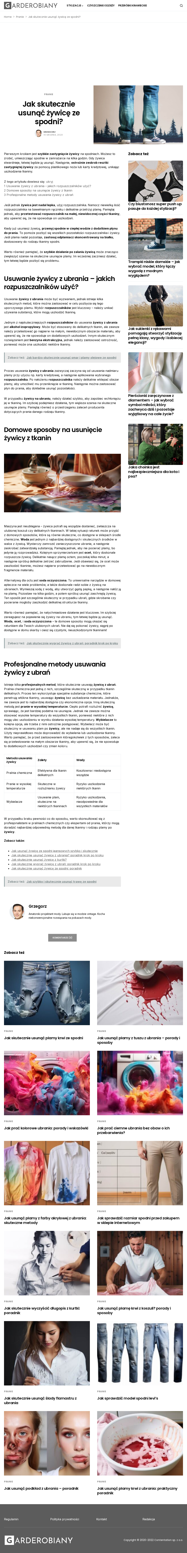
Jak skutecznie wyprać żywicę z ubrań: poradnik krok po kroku (55, 864)
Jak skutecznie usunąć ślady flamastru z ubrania (40, 1400)
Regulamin (11, 1519)
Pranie (20, 17)
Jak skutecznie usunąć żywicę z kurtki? (39, 859)
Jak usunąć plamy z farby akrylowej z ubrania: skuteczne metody (45, 1220)
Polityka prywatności (64, 1519)
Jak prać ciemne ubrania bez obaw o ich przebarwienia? (133, 1130)
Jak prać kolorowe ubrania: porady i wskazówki (46, 1128)
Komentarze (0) (62, 937)
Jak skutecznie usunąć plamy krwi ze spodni (43, 1038)
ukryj (49, 181)
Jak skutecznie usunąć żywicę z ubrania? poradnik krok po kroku (57, 855)
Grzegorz (49, 131)
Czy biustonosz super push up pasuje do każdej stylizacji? (155, 206)
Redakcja (148, 1519)
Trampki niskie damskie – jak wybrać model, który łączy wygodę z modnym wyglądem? (154, 268)
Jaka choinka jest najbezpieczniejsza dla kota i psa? (153, 472)
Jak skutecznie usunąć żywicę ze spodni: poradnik (46, 868)
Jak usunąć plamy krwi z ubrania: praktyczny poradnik (137, 1491)
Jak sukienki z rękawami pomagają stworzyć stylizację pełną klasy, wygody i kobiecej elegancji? (155, 335)
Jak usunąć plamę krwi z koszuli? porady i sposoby (134, 1310)
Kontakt (101, 1519)
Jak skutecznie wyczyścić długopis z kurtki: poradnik (42, 1310)
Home (8, 17)
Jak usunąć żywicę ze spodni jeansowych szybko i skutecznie (54, 851)
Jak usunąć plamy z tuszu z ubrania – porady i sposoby (138, 1040)
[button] (181, 5)
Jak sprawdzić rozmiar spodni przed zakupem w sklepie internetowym (138, 1220)
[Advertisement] (93, 54)
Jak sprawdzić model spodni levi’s (127, 1398)
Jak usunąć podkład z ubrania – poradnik (41, 1488)
